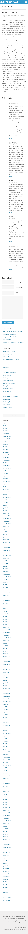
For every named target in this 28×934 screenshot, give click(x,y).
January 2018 (6, 595)
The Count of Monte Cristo (9, 334)
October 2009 (6, 850)
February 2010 (6, 839)
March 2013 (5, 749)
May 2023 (5, 476)
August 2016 (6, 640)
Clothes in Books (7, 356)
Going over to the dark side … (10, 337)
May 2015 (5, 680)
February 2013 (6, 752)
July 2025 (5, 441)
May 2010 (5, 831)
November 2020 (7, 518)
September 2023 (7, 468)
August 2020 (6, 526)
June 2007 (5, 879)
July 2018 (5, 579)
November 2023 (6, 465)
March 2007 (6, 887)
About (19, 920)
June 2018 (5, 582)
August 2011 (6, 791)
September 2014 (7, 701)
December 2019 (6, 547)
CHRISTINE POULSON (9, 2)
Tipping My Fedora (7, 407)
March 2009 (6, 868)
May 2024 (5, 462)
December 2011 (6, 781)
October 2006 (6, 900)
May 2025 (5, 447)
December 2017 (6, 598)
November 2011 (6, 783)
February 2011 (6, 807)
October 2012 (6, 762)
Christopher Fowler (8, 354)
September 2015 (7, 669)
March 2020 (6, 539)
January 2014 (6, 722)
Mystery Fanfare (7, 386)
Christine (11, 216)
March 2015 (5, 685)
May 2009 (5, 863)
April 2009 (5, 866)
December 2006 (6, 895)
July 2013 (5, 738)
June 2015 (5, 677)
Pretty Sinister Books (8, 388)
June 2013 (5, 741)
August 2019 (6, 558)
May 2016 (5, 648)
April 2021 (5, 508)
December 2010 (6, 813)
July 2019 (5, 561)
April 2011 (5, 802)
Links (15, 922)
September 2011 (6, 789)
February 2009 (6, 871)
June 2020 (5, 531)
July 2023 (5, 470)
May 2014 (5, 712)
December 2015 (6, 661)
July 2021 (5, 500)
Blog (18, 922)
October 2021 (6, 494)
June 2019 (5, 563)
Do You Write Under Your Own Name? (12, 370)
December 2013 (6, 725)
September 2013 (6, 733)
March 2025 (6, 452)
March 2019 (5, 569)
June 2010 (5, 828)
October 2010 (6, 818)
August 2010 (6, 823)
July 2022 (5, 484)
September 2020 (7, 523)
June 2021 (5, 502)
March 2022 (6, 489)
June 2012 (5, 770)
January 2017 (6, 627)
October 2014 (6, 698)
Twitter (10, 922)
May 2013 (5, 744)
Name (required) (19, 282)
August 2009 (6, 855)
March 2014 (5, 717)
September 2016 (7, 638)
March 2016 (5, 653)
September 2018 (7, 576)
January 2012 (6, 778)
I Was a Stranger (7, 339)
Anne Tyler (16, 15)
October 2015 (6, 667)
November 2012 (6, 759)
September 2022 (7, 481)
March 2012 (5, 773)
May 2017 (5, 616)
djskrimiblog (6, 367)
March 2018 (5, 590)
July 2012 (5, 767)
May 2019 (5, 566)
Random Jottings (7, 394)
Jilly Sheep (5, 378)
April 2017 (5, 619)
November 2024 (6, 457)
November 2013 (6, 728)
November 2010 (6, 815)
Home (4, 916)
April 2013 (5, 746)
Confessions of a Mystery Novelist (11, 359)
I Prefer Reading (7, 375)
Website (18, 292)
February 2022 (6, 492)
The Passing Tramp (7, 402)
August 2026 (6, 423)
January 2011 (6, 810)
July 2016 (5, 643)
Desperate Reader (7, 364)
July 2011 (5, 794)
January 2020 (6, 545)
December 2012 (6, 757)
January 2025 (6, 455)
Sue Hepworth (12, 142)
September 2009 (7, 852)
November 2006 (7, 897)
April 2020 (5, 537)
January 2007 (6, 892)
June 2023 (5, 473)
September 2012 (7, 765)
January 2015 (6, 691)
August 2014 (6, 704)
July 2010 (5, 826)
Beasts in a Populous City (9, 351)
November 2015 (6, 664)
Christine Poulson (22, 927)
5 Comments (9, 16)
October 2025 (6, 439)
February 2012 (6, 775)
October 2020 (6, 521)
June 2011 (5, 797)
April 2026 (5, 428)
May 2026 (5, 425)
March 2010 (5, 836)
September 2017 (7, 606)
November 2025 (7, 436)
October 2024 (6, 460)
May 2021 (5, 505)
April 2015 (5, 683)
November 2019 (6, 550)
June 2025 (5, 444)
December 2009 (6, 844)
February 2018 (6, 592)
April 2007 (5, 884)
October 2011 (6, 786)
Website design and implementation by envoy (15, 929)
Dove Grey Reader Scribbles (9, 372)
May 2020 (5, 534)
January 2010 (6, 842)
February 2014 (6, 720)
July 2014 (5, 706)
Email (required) (19, 287)
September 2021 (7, 497)
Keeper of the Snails (8, 380)
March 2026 (6, 431)
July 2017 (5, 611)
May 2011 (5, 799)
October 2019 (6, 553)
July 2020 (5, 529)
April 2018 (5, 587)
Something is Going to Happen (10, 396)
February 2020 (6, 542)
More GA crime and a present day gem (12, 331)
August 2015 (6, 672)
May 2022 (5, 486)
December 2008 (6, 876)
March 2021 (5, 510)
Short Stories (12, 920)
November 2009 (7, 847)
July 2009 (5, 858)
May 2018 (5, 584)
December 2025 (6, 433)
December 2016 (6, 630)
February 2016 (6, 656)
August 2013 (6, 736)
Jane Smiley (22, 15)
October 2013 (6, 730)
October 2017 (6, 603)
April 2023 (5, 478)
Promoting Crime (7, 391)
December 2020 (6, 515)
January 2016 (6, 659)
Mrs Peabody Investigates (9, 383)
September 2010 (7, 821)
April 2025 (5, 449)
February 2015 (6, 688)
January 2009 (6, 874)
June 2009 (5, 860)
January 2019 (6, 571)
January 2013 (6, 754)
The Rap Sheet (6, 404)
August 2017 (6, 608)
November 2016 (6, 632)
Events (23, 920)
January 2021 (6, 513)
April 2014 (5, 714)
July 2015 (5, 675)
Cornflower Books (7, 362)
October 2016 (6, 635)
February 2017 (6, 624)
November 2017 (6, 600)
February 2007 (6, 889)
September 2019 (7, 555)
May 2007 (5, 881)
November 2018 (6, 574)
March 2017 (5, 622)
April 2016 (5, 651)
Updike (3, 16)
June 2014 (5, 709)
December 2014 (6, 693)
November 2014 (6, 696)
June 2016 (5, 645)
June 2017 (5, 614)
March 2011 (5, 805)
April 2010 (5, 834)
